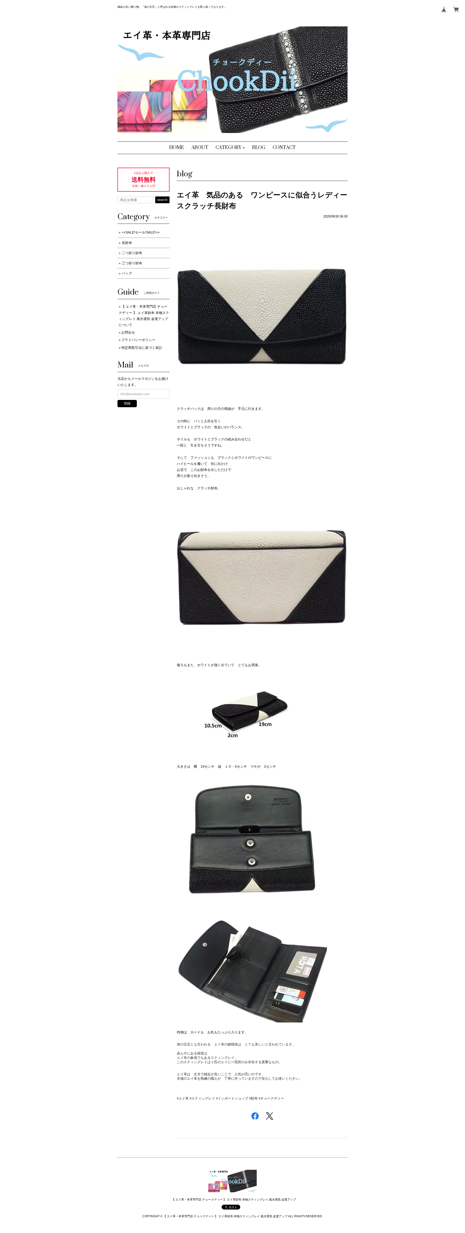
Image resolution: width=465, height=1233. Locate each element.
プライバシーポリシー (138, 340)
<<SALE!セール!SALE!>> (141, 232)
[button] (230, 148)
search (162, 200)
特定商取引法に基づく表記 (141, 348)
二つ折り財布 (132, 253)
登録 (127, 403)
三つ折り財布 (132, 263)
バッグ (127, 273)
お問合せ (128, 332)
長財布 (127, 243)
